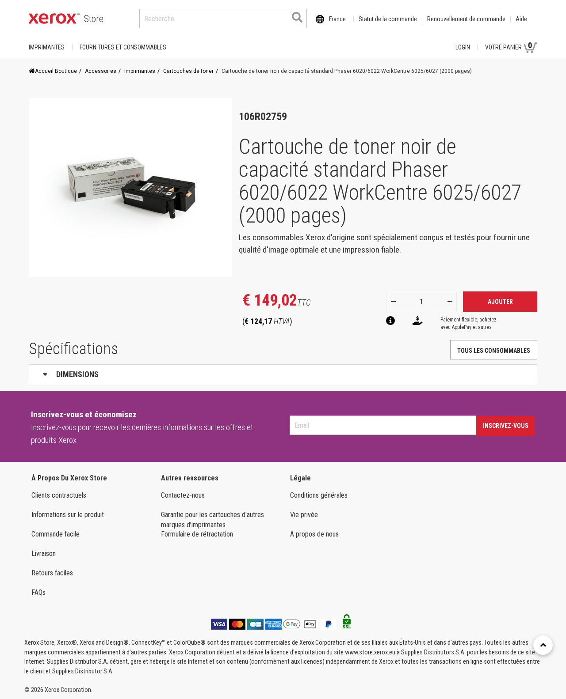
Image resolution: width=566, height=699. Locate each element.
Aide (521, 19)
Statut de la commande (388, 19)
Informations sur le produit (67, 514)
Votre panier (508, 46)
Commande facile (55, 534)
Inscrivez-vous (505, 425)
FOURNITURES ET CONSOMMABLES (123, 47)
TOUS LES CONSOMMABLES (493, 350)
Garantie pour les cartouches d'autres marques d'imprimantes (212, 519)
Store (93, 18)
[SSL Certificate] (346, 624)
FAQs (38, 592)
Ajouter (500, 301)
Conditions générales (319, 495)
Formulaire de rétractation (197, 534)
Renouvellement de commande (466, 19)
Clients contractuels (58, 495)
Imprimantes (47, 47)
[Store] (54, 18)
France (337, 19)
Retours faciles (52, 573)
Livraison (43, 553)
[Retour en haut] (543, 645)
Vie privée (304, 514)
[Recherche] (297, 17)
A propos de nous (314, 534)
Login (462, 47)
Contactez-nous (183, 495)
